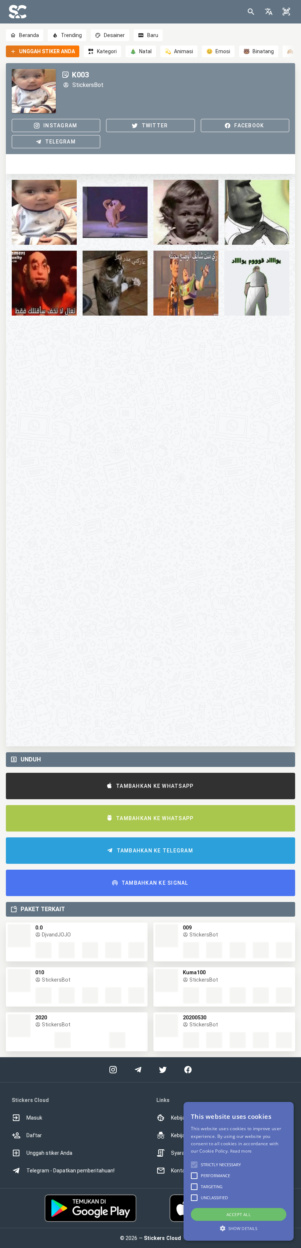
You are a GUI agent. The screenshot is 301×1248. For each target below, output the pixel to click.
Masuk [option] (34, 1118)
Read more (241, 1151)
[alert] (239, 1171)
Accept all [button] (238, 1214)
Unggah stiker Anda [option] (49, 1153)
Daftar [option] (34, 1135)
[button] (269, 12)
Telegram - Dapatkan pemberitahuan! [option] (70, 1171)
